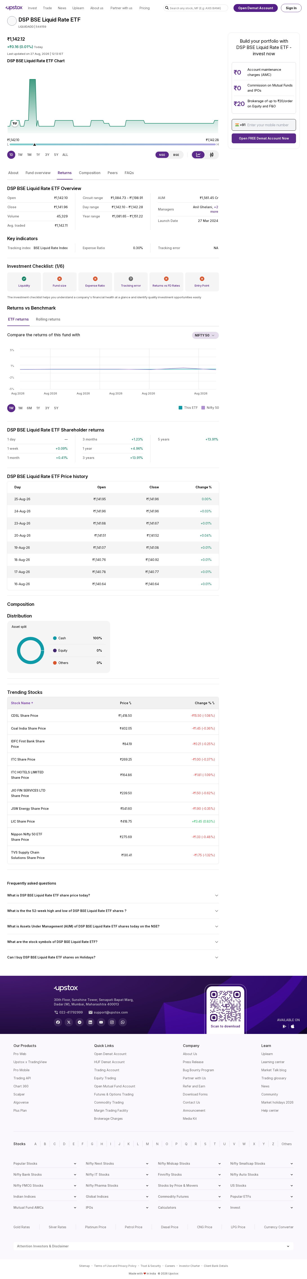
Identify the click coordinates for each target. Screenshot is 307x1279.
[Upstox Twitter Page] (69, 1022)
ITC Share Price (23, 759)
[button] (13, 172)
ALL (65, 155)
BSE (176, 155)
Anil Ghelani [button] (205, 209)
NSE (162, 155)
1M (29, 155)
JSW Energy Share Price (30, 808)
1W (20, 155)
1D (11, 155)
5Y (56, 155)
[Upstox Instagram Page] (112, 1022)
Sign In (291, 8)
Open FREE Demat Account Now (264, 138)
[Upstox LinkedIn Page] (90, 1022)
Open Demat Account (255, 8)
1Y (38, 155)
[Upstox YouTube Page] (101, 1022)
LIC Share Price (23, 821)
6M (29, 408)
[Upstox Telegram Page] (80, 1022)
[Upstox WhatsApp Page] (123, 1022)
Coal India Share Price (28, 728)
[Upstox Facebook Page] (58, 1022)
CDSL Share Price (24, 715)
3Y (47, 155)
